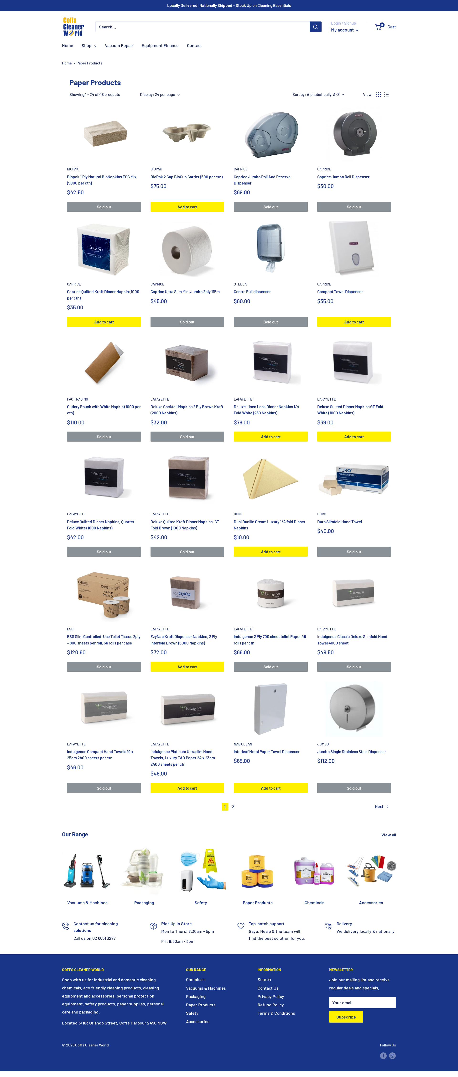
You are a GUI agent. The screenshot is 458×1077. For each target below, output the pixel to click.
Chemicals (196, 979)
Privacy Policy (271, 996)
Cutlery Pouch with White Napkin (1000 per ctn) (104, 409)
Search (264, 979)
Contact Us (268, 988)
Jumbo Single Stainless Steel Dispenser (351, 751)
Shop (86, 45)
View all (389, 834)
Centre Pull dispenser (252, 291)
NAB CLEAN (243, 744)
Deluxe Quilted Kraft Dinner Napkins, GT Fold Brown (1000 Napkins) (185, 524)
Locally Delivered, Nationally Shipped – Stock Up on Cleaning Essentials (229, 5)
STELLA (240, 284)
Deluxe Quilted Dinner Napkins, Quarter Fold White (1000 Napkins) (100, 524)
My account (343, 29)
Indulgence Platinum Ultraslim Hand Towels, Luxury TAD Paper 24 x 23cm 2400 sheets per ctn (183, 757)
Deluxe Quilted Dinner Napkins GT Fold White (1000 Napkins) (350, 409)
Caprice (241, 169)
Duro (321, 514)
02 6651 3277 (104, 938)
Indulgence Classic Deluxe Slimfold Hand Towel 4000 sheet (352, 639)
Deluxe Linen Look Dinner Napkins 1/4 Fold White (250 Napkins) (266, 409)
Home (67, 45)
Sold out (104, 206)
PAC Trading (77, 399)
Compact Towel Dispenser (340, 291)
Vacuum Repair (119, 45)
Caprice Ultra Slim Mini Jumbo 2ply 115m (185, 291)
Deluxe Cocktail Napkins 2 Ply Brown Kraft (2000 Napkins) (187, 409)
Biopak (72, 169)
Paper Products (89, 63)
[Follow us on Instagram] (392, 1055)
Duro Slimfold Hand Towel (339, 521)
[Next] (396, 871)
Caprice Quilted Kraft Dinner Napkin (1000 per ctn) (103, 294)
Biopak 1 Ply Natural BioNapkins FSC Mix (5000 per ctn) (101, 179)
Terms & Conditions (276, 1013)
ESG (70, 629)
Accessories (197, 1021)
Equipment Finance (160, 45)
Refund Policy (271, 1004)
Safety (192, 1013)
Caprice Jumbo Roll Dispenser (343, 176)
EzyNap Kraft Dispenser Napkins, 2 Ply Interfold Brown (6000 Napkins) (184, 639)
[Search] (316, 26)
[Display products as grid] (378, 94)
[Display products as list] (386, 94)
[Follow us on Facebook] (383, 1055)
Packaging (196, 996)
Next (379, 806)
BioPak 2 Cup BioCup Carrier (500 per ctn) (187, 176)
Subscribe (346, 1016)
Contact (194, 45)
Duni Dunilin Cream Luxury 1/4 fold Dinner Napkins (269, 524)
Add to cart (187, 206)
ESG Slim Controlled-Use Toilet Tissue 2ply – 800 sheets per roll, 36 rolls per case (104, 639)
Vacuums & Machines (206, 988)
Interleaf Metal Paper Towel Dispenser (267, 751)
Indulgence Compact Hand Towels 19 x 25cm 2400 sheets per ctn (100, 754)
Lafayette (160, 399)
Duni (238, 514)
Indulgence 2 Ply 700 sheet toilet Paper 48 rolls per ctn (270, 639)
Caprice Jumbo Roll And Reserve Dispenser (262, 179)
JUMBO (323, 744)
